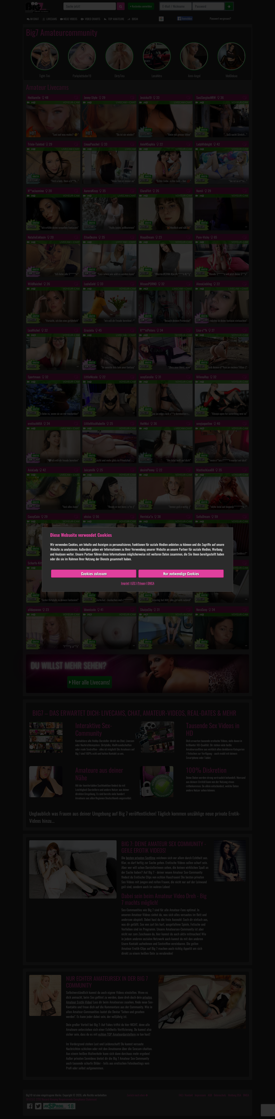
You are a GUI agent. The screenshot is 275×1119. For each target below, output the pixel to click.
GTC (133, 583)
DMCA (151, 583)
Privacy (142, 583)
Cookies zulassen (94, 573)
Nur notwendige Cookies (181, 573)
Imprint (125, 583)
